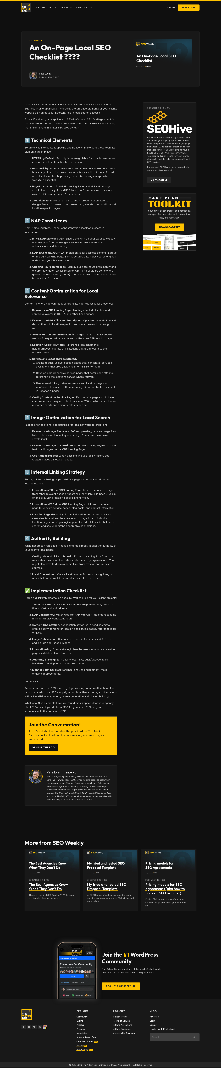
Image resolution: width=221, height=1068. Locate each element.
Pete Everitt (45, 73)
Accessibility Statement (124, 1033)
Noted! (79, 1045)
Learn (65, 7)
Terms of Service (121, 1021)
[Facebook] (23, 1027)
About (171, 7)
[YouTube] (29, 1027)
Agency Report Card (86, 1037)
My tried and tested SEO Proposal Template (106, 886)
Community (81, 1016)
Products (82, 7)
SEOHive (71, 772)
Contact (153, 1025)
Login (152, 1021)
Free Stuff (188, 7)
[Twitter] (34, 1027)
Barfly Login (82, 1049)
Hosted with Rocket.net (162, 1029)
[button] (56, 7)
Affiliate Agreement (122, 1025)
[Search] (194, 1037)
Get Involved (44, 7)
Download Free (169, 227)
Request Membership (121, 986)
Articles (80, 1025)
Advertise (154, 1016)
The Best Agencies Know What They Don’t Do (48, 886)
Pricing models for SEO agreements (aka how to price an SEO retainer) (165, 888)
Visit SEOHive (159, 180)
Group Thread (43, 747)
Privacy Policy (120, 1016)
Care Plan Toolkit (84, 1041)
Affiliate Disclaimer (122, 1029)
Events (79, 1021)
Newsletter (81, 1033)
